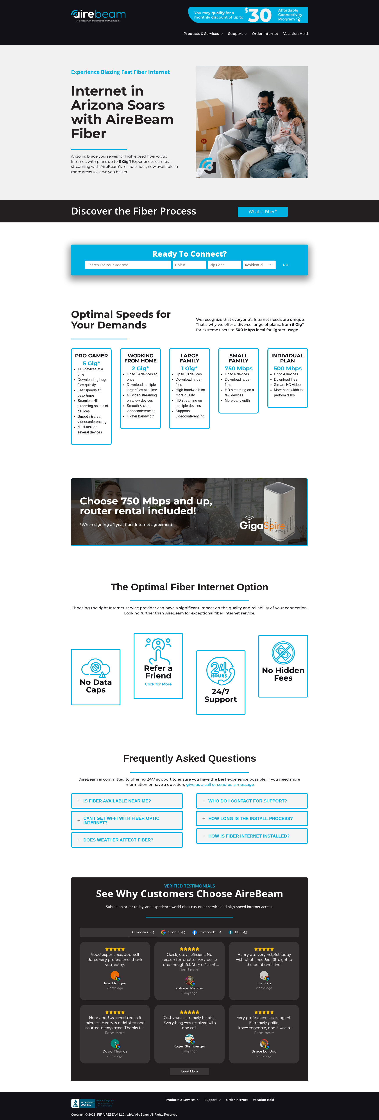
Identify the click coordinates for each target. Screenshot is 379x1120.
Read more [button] (189, 970)
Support (235, 34)
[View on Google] (115, 975)
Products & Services (201, 34)
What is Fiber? (263, 212)
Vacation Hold (295, 34)
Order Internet (265, 34)
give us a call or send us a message (220, 784)
